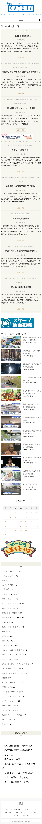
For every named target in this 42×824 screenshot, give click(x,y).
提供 (29, 63)
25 (31, 526)
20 (5, 526)
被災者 (15, 67)
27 (5, 531)
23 (21, 526)
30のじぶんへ (8, 659)
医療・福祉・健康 (9, 617)
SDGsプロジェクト (10, 710)
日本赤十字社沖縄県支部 (15, 145)
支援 (25, 103)
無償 (26, 67)
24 (26, 526)
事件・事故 (6, 599)
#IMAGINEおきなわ (10, 682)
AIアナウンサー (8, 701)
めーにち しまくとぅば (11, 655)
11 (31, 517)
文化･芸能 (6, 622)
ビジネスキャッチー (10, 604)
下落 (26, 177)
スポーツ (5, 594)
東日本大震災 (36, 63)
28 (10, 531)
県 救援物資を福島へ (21, 218)
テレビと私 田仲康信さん (21, 35)
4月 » (6, 534)
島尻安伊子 (27, 278)
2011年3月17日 (20, 40)
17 (26, 522)
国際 (4, 641)
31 (26, 531)
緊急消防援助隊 (28, 246)
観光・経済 (4, 141)
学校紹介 (7, 589)
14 (10, 522)
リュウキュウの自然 (10, 692)
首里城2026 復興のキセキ (13, 673)
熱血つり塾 (6, 719)
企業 (38, 141)
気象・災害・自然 (17, 63)
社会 (24, 63)
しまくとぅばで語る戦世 (12, 650)
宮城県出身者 (20, 282)
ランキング (34, 812)
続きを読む (20, 57)
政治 (4, 636)
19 (36, 522)
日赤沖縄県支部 (27, 145)
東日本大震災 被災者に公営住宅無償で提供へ (21, 72)
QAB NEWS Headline (23, 821)
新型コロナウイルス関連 (12, 715)
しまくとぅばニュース (11, 571)
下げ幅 (37, 177)
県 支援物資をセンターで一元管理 (21, 108)
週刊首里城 (6, 678)
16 (21, 522)
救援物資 (21, 213)
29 (16, 531)
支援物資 (16, 103)
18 (31, 522)
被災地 (28, 213)
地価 (22, 177)
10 (26, 517)
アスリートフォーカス (11, 696)
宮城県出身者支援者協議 (21, 287)
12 (36, 517)
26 (36, 526)
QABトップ (26, 815)
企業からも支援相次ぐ (21, 150)
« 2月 (2, 534)
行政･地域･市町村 (6, 63)
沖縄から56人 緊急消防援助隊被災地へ (21, 251)
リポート (16, 31)
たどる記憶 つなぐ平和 (11, 668)
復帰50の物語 (8, 706)
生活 (4, 580)
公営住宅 (20, 67)
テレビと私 (23, 31)
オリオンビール (27, 141)
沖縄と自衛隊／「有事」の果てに (15, 664)
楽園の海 (5, 687)
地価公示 (31, 177)
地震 (16, 213)
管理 (21, 103)
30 (21, 531)
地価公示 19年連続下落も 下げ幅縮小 (21, 186)
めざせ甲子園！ (8, 585)
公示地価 (20, 181)
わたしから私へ (8, 576)
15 (16, 522)
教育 (4, 631)
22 (16, 526)
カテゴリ (15, 815)
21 (10, 526)
